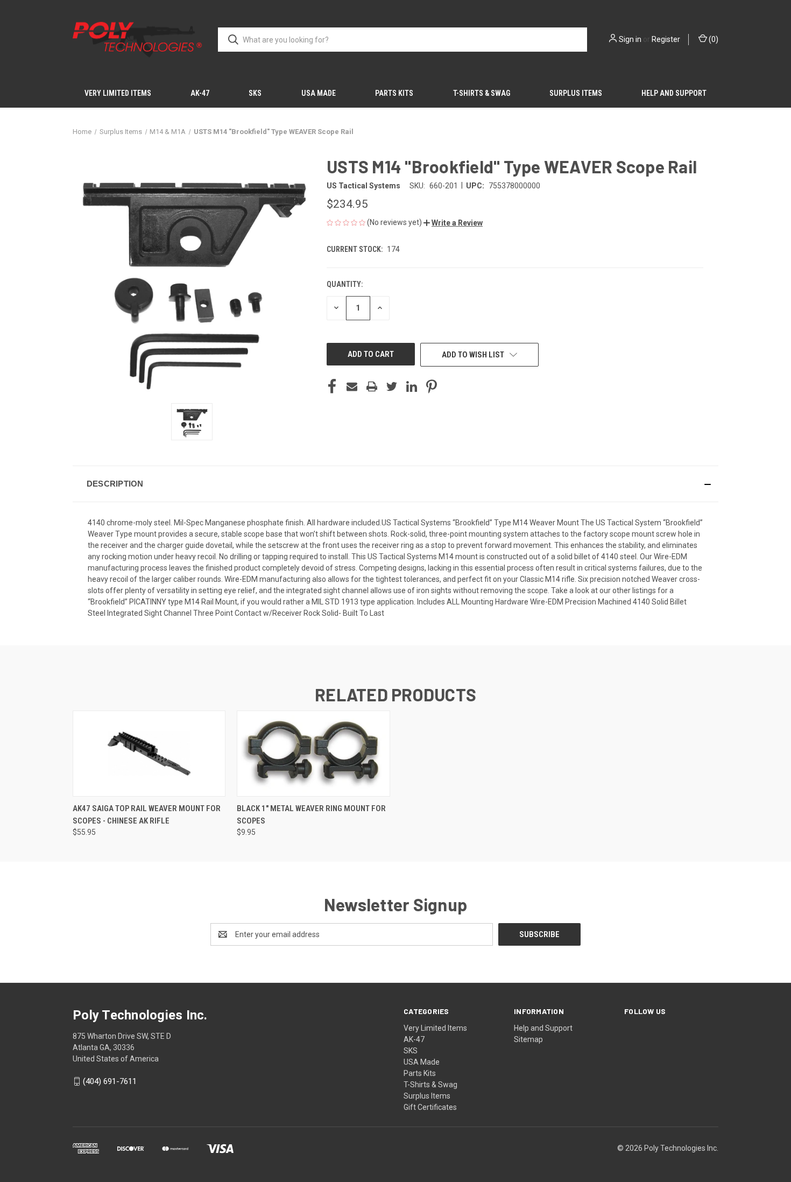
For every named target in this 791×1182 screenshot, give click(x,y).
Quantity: (345, 284)
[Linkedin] (411, 386)
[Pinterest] (431, 386)
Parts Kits (394, 93)
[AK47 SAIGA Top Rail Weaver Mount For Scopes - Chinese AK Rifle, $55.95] (149, 753)
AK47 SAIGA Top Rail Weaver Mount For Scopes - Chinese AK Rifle (147, 815)
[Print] (371, 386)
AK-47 (199, 93)
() (712, 39)
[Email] (352, 386)
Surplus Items (575, 93)
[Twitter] (391, 386)
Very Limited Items (117, 93)
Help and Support (674, 93)
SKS (255, 93)
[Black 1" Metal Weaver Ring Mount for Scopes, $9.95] (313, 753)
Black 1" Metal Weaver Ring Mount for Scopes (311, 815)
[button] (453, 223)
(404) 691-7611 (110, 1081)
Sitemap (528, 1039)
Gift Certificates (430, 1107)
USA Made (318, 93)
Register (666, 39)
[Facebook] (332, 386)
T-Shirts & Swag (481, 93)
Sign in (630, 39)
